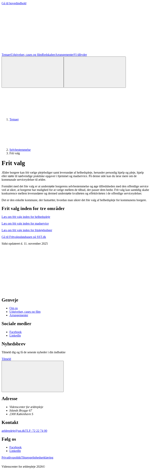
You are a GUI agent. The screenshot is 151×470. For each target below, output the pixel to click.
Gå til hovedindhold (14, 3)
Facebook (15, 332)
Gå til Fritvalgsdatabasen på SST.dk (24, 237)
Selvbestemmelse (20, 149)
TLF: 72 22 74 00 (36, 430)
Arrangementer (64, 54)
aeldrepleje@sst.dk (13, 430)
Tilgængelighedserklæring (37, 457)
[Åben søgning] (33, 72)
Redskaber (48, 54)
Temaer (6, 54)
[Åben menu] (95, 72)
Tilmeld (6, 359)
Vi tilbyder (80, 54)
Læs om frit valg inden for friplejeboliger (27, 230)
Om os (13, 308)
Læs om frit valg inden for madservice (25, 223)
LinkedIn (15, 335)
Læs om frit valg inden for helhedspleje (26, 216)
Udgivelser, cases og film (26, 54)
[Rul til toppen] (33, 376)
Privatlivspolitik (11, 457)
